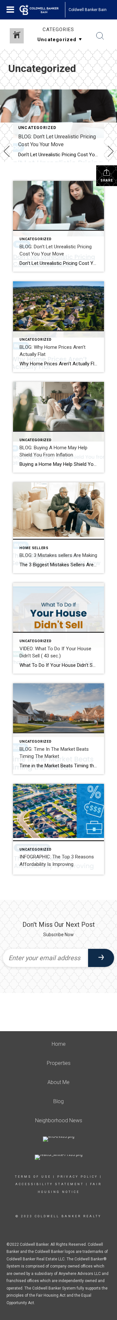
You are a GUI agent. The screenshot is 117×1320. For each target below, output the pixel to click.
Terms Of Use (33, 1176)
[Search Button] (100, 36)
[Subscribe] (101, 958)
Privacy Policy (77, 1176)
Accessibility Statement (49, 1184)
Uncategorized (37, 127)
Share (106, 180)
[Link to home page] (42, 9)
